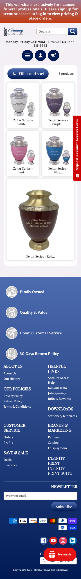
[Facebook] (44, 541)
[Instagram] (63, 541)
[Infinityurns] (13, 31)
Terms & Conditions (17, 407)
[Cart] (53, 55)
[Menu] (27, 55)
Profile (8, 443)
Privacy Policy (13, 396)
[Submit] (72, 31)
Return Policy (13, 401)
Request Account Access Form (77, 146)
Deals (7, 460)
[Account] (40, 55)
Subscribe (64, 506)
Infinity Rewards (59, 399)
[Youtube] (53, 541)
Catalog (53, 443)
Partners (54, 437)
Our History (12, 379)
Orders (8, 437)
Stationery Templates (62, 416)
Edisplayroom (57, 448)
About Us (10, 373)
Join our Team (57, 388)
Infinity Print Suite (60, 470)
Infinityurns (39, 569)
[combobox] (52, 31)
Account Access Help (58, 380)
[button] (28, 73)
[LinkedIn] (73, 541)
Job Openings (57, 393)
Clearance (10, 465)
